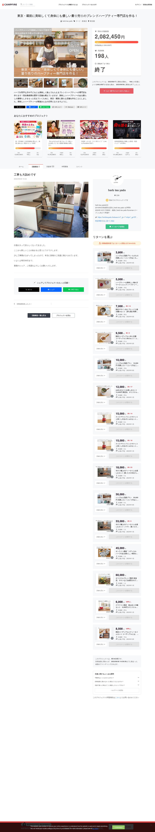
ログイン (138, 5)
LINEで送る (45, 107)
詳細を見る (100, 268)
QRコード (83, 107)
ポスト (21, 107)
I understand (118, 827)
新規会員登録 (147, 5)
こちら (117, 697)
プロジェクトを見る (63, 315)
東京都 (92, 21)
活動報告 (35, 166)
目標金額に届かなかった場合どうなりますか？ (109, 681)
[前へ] (16, 52)
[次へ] (85, 52)
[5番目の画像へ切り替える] (80, 83)
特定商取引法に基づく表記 (104, 221)
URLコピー (58, 107)
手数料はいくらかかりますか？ (104, 678)
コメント (79, 166)
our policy (95, 828)
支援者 (50, 166)
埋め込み (70, 107)
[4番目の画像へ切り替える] (66, 83)
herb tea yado (68, 21)
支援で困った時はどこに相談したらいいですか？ (110, 685)
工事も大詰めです (25, 174)
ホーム (21, 166)
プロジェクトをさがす (89, 4)
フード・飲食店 (81, 21)
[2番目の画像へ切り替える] (36, 83)
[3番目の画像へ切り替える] (51, 83)
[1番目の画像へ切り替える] (21, 83)
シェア (33, 107)
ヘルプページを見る (117, 690)
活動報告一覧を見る (39, 315)
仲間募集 (65, 166)
